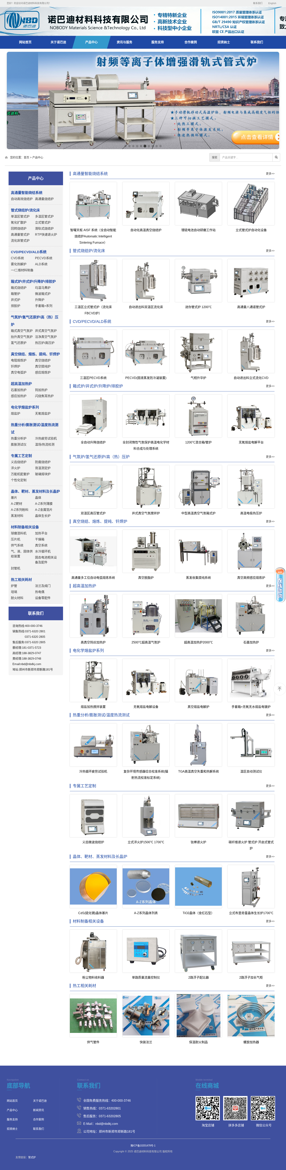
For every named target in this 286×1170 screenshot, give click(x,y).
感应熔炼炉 (43, 372)
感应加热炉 (18, 396)
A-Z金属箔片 (44, 509)
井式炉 (15, 299)
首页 (26, 157)
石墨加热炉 (18, 390)
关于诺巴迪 (58, 42)
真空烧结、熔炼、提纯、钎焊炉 (100, 521)
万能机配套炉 (20, 474)
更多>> (270, 173)
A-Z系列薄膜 (44, 503)
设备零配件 (43, 598)
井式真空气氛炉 (46, 330)
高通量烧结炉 (44, 199)
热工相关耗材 (84, 986)
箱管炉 (15, 293)
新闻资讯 (38, 1110)
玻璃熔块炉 (43, 474)
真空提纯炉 (43, 366)
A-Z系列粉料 (19, 509)
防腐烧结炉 (43, 462)
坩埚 (14, 592)
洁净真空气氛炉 (46, 336)
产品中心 (91, 42)
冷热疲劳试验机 (46, 438)
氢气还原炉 (18, 342)
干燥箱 (39, 539)
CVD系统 (17, 258)
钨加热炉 (41, 390)
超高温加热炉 (84, 586)
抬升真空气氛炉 (22, 336)
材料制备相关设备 (88, 921)
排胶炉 (15, 305)
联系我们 (257, 3)
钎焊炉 (15, 366)
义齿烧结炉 (18, 462)
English (272, 3)
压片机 (15, 539)
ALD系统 (41, 264)
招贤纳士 (224, 42)
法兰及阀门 (43, 586)
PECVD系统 (43, 258)
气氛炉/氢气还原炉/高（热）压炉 (101, 457)
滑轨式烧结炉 (44, 228)
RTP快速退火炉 (46, 234)
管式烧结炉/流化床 (89, 251)
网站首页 (25, 42)
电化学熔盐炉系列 (88, 650)
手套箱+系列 (43, 305)
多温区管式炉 (44, 216)
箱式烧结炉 (18, 287)
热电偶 (39, 592)
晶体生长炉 (43, 515)
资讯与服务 (124, 42)
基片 (14, 497)
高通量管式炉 (20, 234)
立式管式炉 (43, 222)
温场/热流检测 (44, 444)
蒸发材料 (17, 515)
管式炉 (32, 1157)
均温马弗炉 (43, 287)
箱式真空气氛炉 (22, 330)
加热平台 (41, 533)
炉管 (14, 586)
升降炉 (39, 299)
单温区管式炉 (20, 216)
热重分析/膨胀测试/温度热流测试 (101, 715)
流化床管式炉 (20, 240)
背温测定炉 (43, 468)
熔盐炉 (15, 413)
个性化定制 (18, 480)
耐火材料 (17, 598)
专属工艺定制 (84, 786)
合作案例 (190, 42)
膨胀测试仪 (18, 444)
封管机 (15, 568)
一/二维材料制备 (22, 270)
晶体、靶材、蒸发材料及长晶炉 (100, 857)
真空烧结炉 (43, 360)
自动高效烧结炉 (22, 199)
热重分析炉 (18, 438)
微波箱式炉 (43, 293)
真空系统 (41, 545)
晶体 (38, 497)
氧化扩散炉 (18, 222)
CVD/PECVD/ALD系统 (92, 321)
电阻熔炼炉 (18, 360)
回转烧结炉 (18, 228)
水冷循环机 (43, 551)
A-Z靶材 (16, 503)
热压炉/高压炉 (44, 342)
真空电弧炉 (18, 372)
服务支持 (157, 42)
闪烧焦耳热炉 (44, 396)
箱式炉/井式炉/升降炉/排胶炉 (98, 386)
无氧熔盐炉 (43, 413)
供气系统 (17, 545)
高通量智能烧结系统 (90, 174)
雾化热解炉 (18, 264)
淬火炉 (15, 468)
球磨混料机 (18, 533)
